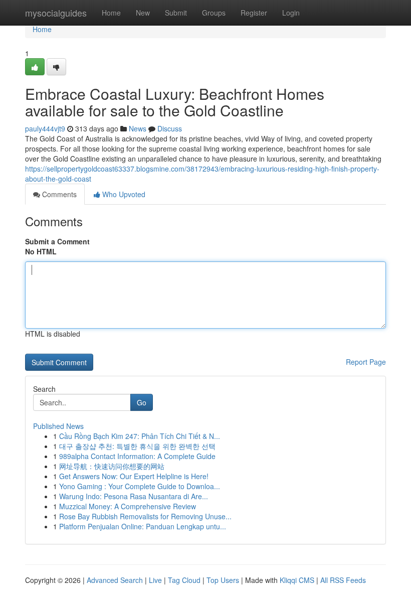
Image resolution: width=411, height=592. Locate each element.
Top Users (223, 580)
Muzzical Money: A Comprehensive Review (127, 506)
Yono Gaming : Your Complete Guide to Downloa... (139, 486)
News (137, 128)
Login (291, 13)
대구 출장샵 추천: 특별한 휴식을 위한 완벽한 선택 (137, 446)
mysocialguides (56, 12)
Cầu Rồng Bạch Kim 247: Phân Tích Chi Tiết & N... (139, 436)
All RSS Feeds (343, 580)
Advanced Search (115, 580)
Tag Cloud (184, 580)
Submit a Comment (57, 241)
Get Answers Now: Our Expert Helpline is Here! (134, 476)
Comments (58, 194)
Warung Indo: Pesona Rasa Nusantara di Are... (133, 496)
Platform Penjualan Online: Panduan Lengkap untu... (142, 526)
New (143, 13)
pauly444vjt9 (45, 128)
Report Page (366, 362)
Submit (176, 13)
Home (111, 13)
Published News (58, 426)
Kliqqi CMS (297, 580)
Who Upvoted (122, 194)
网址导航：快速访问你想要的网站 (111, 466)
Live (155, 580)
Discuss (169, 128)
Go (141, 402)
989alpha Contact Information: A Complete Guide (137, 456)
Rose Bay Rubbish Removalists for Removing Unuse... (145, 516)
